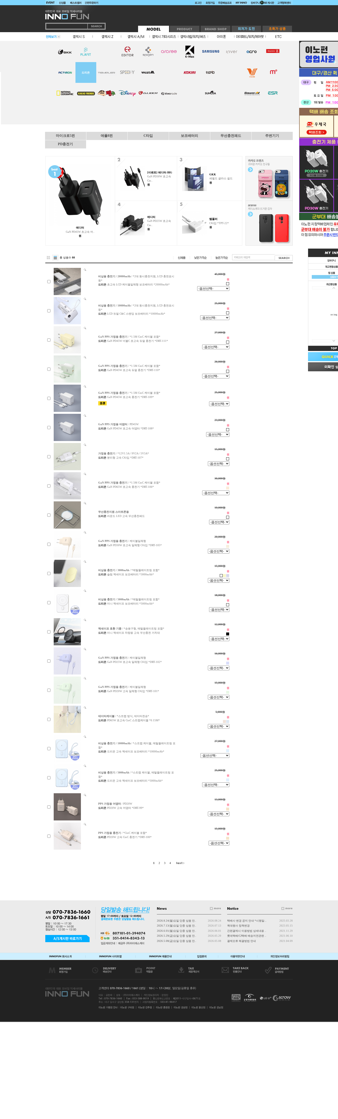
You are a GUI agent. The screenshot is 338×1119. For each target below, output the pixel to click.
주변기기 (272, 136)
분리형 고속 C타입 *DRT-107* (125, 457)
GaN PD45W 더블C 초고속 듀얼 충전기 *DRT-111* (137, 340)
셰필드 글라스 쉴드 (221, 178)
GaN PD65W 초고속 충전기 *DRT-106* (130, 486)
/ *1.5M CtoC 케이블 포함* (129, 336)
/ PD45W (118, 424)
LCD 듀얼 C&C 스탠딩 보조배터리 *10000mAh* (136, 313)
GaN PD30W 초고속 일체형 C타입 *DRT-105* (134, 545)
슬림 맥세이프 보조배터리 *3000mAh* (130, 574)
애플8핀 (107, 136)
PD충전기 (65, 144)
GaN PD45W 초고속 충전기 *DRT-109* (130, 397)
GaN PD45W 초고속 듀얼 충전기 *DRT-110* (133, 370)
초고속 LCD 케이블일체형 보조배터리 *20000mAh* (138, 284)
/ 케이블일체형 (122, 540)
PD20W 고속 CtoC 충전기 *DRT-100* (129, 837)
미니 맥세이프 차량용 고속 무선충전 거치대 (133, 632)
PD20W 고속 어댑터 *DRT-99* (125, 807)
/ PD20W (115, 803)
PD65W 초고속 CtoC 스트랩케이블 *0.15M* (133, 720)
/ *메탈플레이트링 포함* (129, 570)
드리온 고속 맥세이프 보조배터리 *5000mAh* (135, 780)
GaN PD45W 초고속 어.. (80, 231)
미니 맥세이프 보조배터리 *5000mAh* (130, 603)
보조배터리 (189, 136)
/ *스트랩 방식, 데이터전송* (123, 716)
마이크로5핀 (65, 136)
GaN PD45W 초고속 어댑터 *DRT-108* (130, 428)
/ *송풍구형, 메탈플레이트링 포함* (131, 628)
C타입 (148, 136)
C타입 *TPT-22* (219, 223)
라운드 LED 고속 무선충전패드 (126, 515)
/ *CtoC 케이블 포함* (122, 832)
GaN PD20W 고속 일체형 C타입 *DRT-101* (133, 691)
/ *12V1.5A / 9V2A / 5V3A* (123, 453)
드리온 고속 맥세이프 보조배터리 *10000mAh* (135, 751)
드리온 (86, 72)
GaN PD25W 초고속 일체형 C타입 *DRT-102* (134, 661)
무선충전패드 (230, 136)
